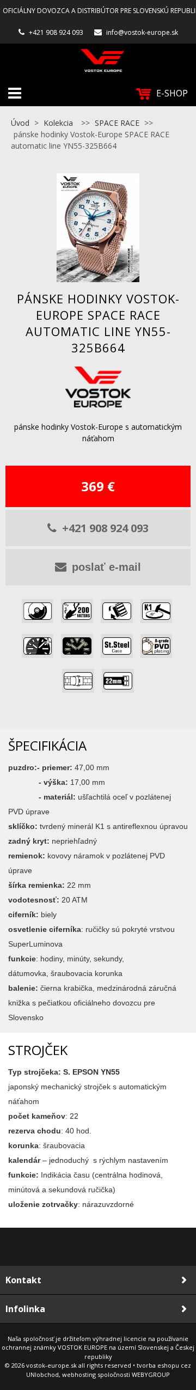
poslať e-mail (106, 567)
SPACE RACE (117, 123)
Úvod (20, 123)
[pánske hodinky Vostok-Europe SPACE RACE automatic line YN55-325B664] (98, 227)
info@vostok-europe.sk (142, 32)
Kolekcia (58, 123)
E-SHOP (172, 93)
